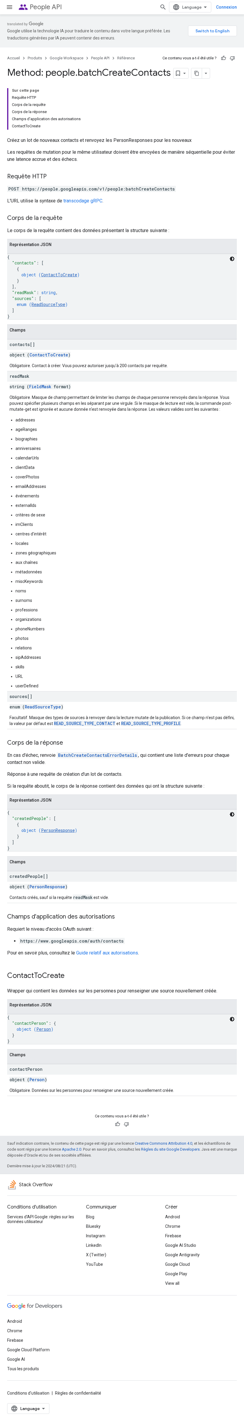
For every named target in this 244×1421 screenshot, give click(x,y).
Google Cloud (177, 1264)
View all (172, 1283)
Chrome (172, 1226)
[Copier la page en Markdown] (196, 73)
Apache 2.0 (71, 1149)
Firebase (173, 1235)
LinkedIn (93, 1245)
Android (172, 1216)
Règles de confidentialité (78, 1393)
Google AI (16, 1359)
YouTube (94, 1264)
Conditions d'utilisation (28, 1393)
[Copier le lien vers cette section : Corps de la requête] (68, 218)
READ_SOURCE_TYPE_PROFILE (151, 723)
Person (43, 1029)
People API (46, 7)
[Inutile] (232, 58)
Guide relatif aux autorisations (107, 953)
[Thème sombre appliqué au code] (232, 259)
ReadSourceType (48, 304)
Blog (90, 1216)
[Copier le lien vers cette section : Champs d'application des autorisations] (121, 917)
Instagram (95, 1235)
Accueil (13, 58)
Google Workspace (66, 58)
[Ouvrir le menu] (9, 7)
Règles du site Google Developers (170, 1149)
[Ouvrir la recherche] (163, 7)
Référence (126, 58)
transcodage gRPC (82, 201)
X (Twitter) (96, 1254)
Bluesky (93, 1226)
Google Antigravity (182, 1254)
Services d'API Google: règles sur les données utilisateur (40, 1219)
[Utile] (223, 58)
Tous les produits (23, 1368)
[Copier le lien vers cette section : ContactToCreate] (70, 976)
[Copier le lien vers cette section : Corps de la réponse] (69, 743)
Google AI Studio (180, 1245)
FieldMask (40, 386)
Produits (35, 58)
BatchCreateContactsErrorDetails (97, 755)
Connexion (226, 7)
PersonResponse (58, 830)
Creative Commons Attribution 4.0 (163, 1143)
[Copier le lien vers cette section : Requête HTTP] (53, 176)
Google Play (176, 1273)
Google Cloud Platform (28, 1349)
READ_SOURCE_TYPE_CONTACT (84, 723)
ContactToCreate (59, 274)
